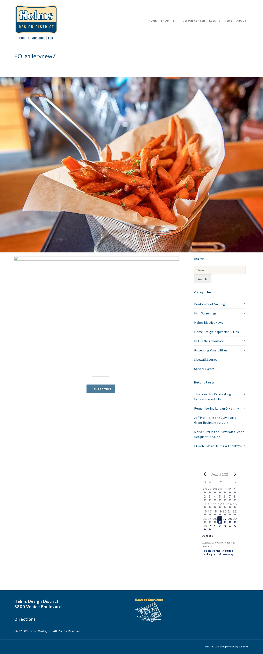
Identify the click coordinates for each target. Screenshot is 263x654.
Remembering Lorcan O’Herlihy (216, 408)
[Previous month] (204, 474)
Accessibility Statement (237, 646)
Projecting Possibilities (210, 350)
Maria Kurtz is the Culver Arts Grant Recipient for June (219, 434)
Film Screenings (205, 313)
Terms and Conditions (214, 646)
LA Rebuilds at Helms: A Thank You (218, 446)
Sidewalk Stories (205, 359)
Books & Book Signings (210, 304)
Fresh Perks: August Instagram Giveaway (218, 552)
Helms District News (208, 322)
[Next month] (235, 474)
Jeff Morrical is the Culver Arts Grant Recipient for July (215, 420)
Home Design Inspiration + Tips (216, 332)
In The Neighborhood (209, 341)
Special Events (204, 369)
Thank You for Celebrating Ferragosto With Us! (212, 396)
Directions (25, 619)
